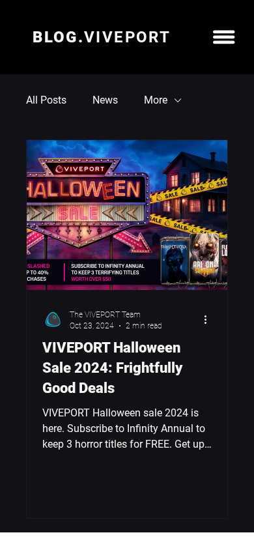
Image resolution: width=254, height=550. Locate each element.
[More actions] (210, 319)
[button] (223, 37)
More (155, 100)
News (105, 100)
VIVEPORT (102, 37)
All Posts (46, 100)
